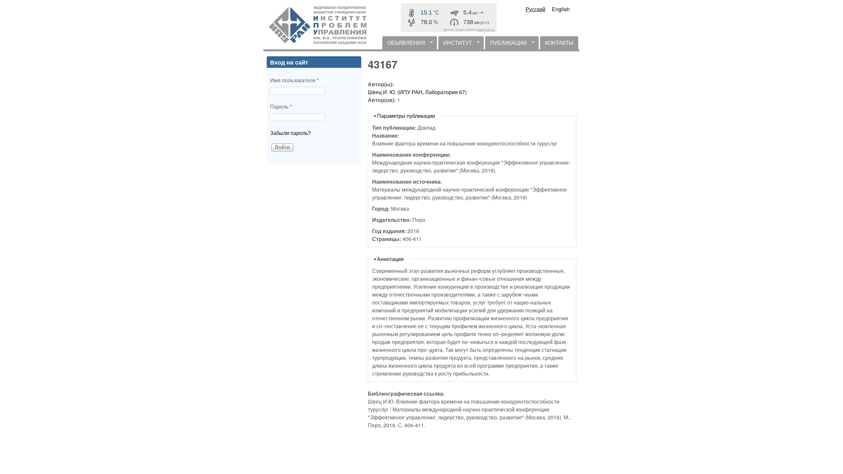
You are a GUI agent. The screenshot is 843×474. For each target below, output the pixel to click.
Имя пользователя (294, 80)
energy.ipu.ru (486, 29)
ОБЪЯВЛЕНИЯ (403, 44)
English (561, 9)
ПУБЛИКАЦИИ (506, 44)
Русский (535, 9)
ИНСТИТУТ (455, 44)
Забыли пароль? (290, 133)
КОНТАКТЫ (559, 42)
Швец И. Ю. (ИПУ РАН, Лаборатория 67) (417, 92)
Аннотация (390, 259)
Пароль (281, 106)
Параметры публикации (406, 115)
